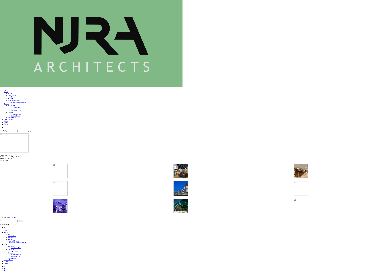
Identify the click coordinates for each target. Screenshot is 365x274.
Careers (6, 261)
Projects (6, 244)
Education (11, 249)
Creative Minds (8, 260)
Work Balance (12, 237)
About (6, 232)
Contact (6, 263)
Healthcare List (16, 248)
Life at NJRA (12, 236)
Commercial (11, 253)
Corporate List (15, 256)
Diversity (10, 239)
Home (6, 231)
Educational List (16, 251)
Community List (16, 254)
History (10, 234)
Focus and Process (13, 241)
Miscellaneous (12, 258)
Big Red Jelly (12, 217)
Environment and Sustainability (17, 243)
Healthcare (11, 246)
